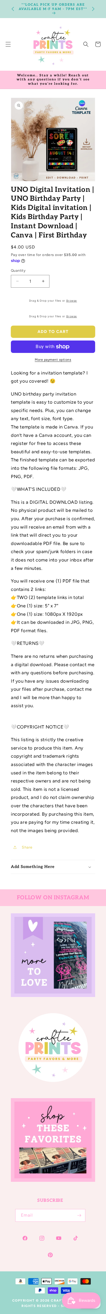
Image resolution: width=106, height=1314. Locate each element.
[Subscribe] (79, 1215)
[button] (86, 44)
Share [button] (27, 847)
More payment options (53, 360)
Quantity (18, 270)
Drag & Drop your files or (53, 300)
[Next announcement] (93, 9)
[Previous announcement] (13, 9)
